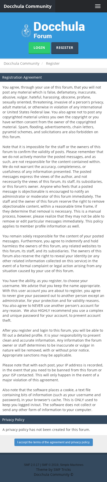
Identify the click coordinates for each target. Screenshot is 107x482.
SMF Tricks (62, 469)
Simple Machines (71, 465)
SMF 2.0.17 (31, 465)
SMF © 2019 (50, 465)
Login (39, 47)
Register (64, 47)
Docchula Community (28, 6)
